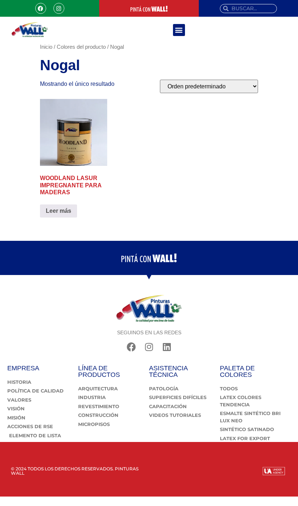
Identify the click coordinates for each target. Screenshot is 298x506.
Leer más (58, 211)
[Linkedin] (167, 346)
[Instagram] (58, 8)
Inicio (46, 47)
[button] (179, 30)
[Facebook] (40, 8)
